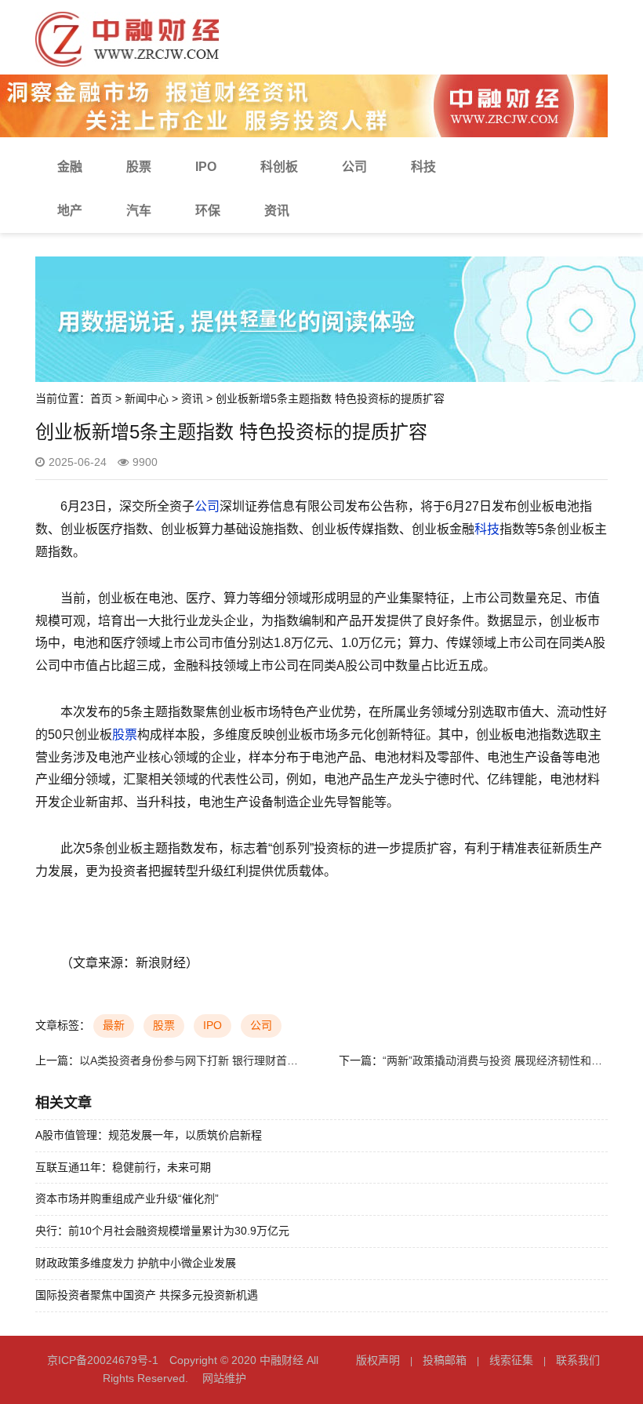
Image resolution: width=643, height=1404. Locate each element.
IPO (205, 166)
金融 (69, 166)
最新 (114, 1025)
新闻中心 (147, 398)
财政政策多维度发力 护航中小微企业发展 (135, 1263)
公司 (354, 166)
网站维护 (224, 1378)
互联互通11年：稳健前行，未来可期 (123, 1167)
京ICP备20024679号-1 (102, 1360)
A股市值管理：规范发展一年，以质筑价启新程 (148, 1135)
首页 (101, 398)
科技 (423, 166)
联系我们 (578, 1360)
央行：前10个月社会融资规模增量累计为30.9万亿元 (162, 1230)
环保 (207, 210)
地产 (69, 210)
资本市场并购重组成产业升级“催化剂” (127, 1198)
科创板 (279, 166)
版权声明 (378, 1360)
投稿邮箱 (445, 1360)
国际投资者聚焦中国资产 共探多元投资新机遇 (146, 1295)
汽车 (138, 210)
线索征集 (511, 1360)
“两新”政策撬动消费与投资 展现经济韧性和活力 (498, 1060)
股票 (138, 166)
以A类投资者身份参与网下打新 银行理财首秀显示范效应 (216, 1060)
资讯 (276, 210)
